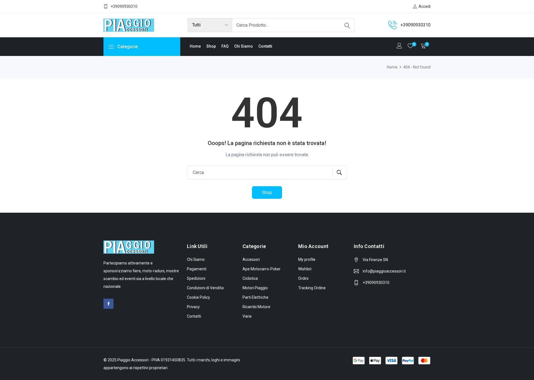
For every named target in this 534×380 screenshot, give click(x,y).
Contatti (265, 46)
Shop (211, 46)
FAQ (225, 46)
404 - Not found (417, 67)
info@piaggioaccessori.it (384, 271)
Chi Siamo (243, 46)
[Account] (399, 46)
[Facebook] (108, 304)
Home (195, 46)
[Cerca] (347, 25)
